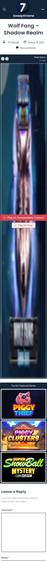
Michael (15, 42)
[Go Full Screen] (7, 58)
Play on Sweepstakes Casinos (25, 217)
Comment (7, 510)
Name (5, 557)
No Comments (28, 47)
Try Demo (23, 404)
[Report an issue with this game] (2, 58)
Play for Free (25, 225)
